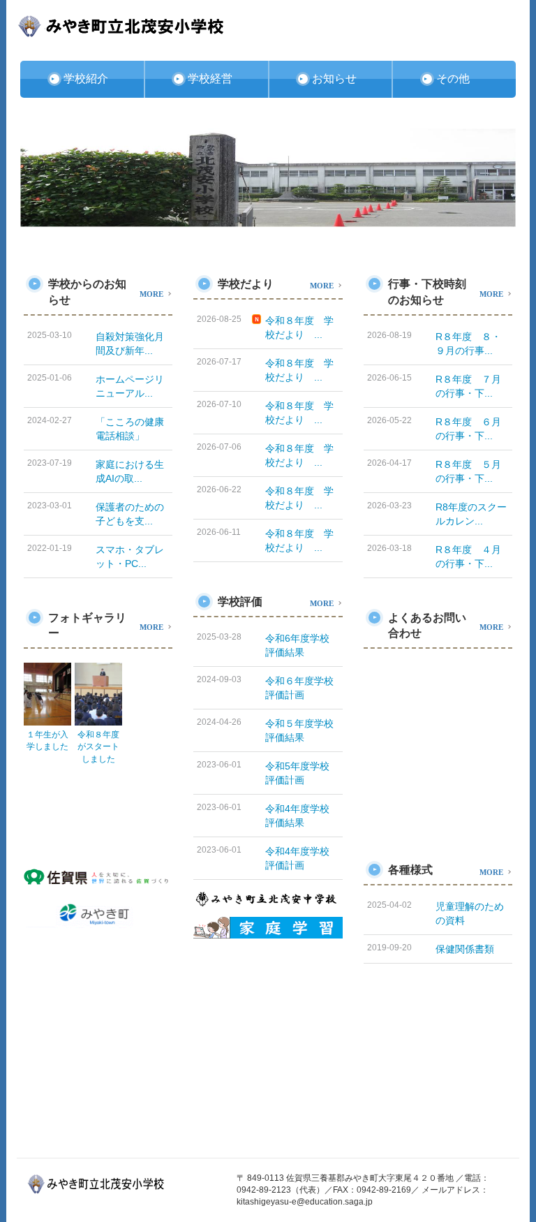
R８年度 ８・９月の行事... (468, 343)
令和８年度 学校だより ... (299, 327)
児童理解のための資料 (470, 913)
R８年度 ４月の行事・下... (468, 556)
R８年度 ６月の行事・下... (468, 428)
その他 (453, 78)
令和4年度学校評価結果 (297, 815)
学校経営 (210, 78)
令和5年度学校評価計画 (297, 773)
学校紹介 (86, 78)
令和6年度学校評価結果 (297, 645)
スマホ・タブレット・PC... (130, 556)
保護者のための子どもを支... (130, 514)
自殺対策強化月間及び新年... (130, 343)
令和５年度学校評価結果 (299, 730)
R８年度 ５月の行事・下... (468, 471)
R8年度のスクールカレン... (471, 514)
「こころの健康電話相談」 (130, 428)
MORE (151, 293)
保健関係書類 (465, 949)
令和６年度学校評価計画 (299, 687)
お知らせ (334, 78)
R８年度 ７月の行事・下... (468, 386)
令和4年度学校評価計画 (297, 858)
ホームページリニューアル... (130, 386)
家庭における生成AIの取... (130, 471)
